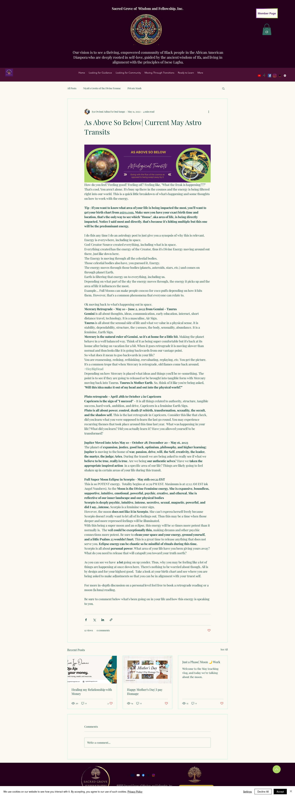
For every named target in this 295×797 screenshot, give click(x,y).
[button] (100, 72)
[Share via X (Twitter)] (94, 619)
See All (224, 649)
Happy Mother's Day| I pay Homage (145, 692)
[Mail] (132, 775)
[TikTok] (264, 75)
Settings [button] (247, 791)
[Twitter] (274, 75)
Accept (280, 791)
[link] (267, 29)
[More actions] (209, 112)
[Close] (291, 791)
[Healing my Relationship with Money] (92, 669)
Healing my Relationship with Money (92, 692)
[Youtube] (259, 75)
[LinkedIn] (280, 75)
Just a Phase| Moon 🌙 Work (201, 662)
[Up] (277, 769)
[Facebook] (269, 75)
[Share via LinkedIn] (102, 619)
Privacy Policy (135, 791)
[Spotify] (285, 75)
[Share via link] (111, 619)
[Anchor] (148, 775)
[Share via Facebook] (86, 619)
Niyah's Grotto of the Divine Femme (102, 88)
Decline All (263, 791)
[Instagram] (153, 775)
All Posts (71, 88)
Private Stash (134, 88)
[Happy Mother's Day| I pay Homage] (147, 669)
